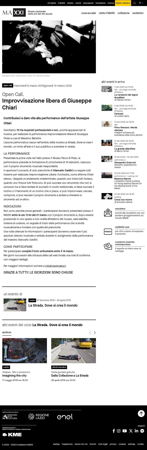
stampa (56, 444)
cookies (122, 444)
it (140, 3)
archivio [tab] (6, 332)
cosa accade (88, 13)
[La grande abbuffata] (106, 142)
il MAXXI (61, 3)
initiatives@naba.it (55, 266)
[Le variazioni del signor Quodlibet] (106, 88)
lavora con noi (81, 444)
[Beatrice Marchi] (106, 174)
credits (140, 444)
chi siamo (52, 3)
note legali (103, 444)
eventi (78, 3)
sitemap (131, 444)
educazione (88, 3)
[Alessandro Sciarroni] (106, 158)
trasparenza (67, 444)
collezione (123, 13)
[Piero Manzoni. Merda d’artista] (106, 123)
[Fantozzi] (106, 107)
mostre (70, 3)
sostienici (137, 13)
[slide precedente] (90, 332)
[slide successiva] (94, 332)
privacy (113, 444)
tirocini (93, 444)
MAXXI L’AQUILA (123, 3)
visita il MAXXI (107, 13)
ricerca (111, 3)
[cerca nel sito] (135, 3)
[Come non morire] (106, 196)
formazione (101, 3)
